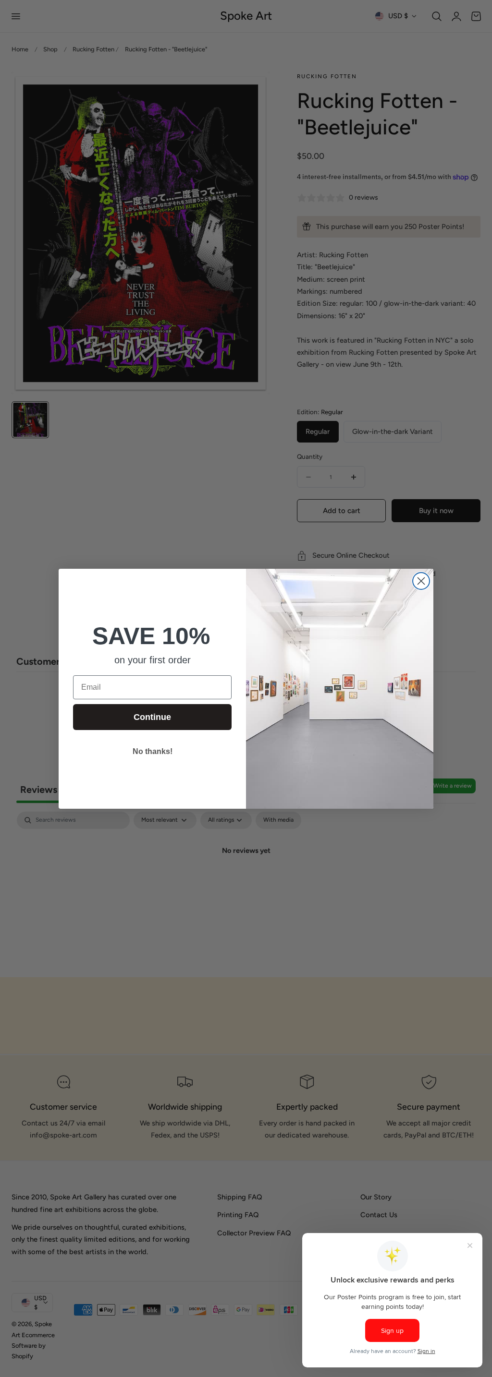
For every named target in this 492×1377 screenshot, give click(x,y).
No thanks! (152, 751)
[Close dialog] (421, 581)
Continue (152, 717)
